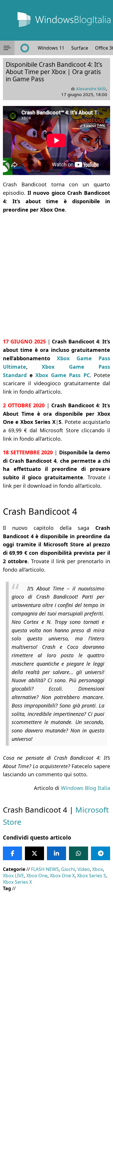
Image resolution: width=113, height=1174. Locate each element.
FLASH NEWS (45, 869)
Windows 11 (51, 48)
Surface (79, 48)
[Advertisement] (56, 275)
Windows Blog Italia (85, 787)
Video (83, 869)
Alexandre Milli (91, 88)
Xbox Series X (17, 882)
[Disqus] (56, 1095)
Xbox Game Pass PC (62, 375)
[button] (7, 48)
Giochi (68, 869)
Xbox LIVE (13, 875)
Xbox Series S (91, 875)
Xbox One (37, 875)
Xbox (97, 869)
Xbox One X (62, 875)
